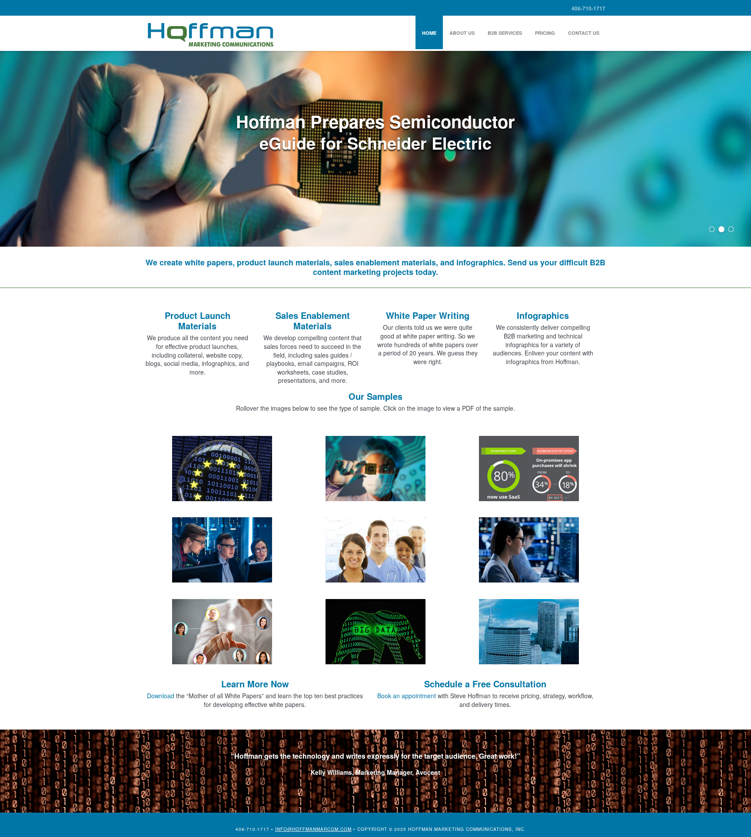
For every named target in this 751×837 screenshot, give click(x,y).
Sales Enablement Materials (313, 320)
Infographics (543, 315)
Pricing (545, 33)
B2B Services (505, 33)
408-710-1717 (588, 8)
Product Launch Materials (197, 320)
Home (429, 33)
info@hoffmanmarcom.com (313, 829)
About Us (462, 33)
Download (160, 695)
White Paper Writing (427, 315)
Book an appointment (406, 695)
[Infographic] (529, 474)
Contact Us (583, 33)
